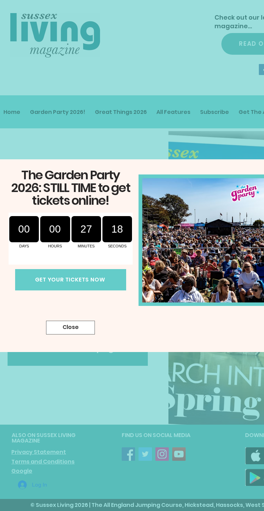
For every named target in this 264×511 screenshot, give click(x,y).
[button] (70, 327)
